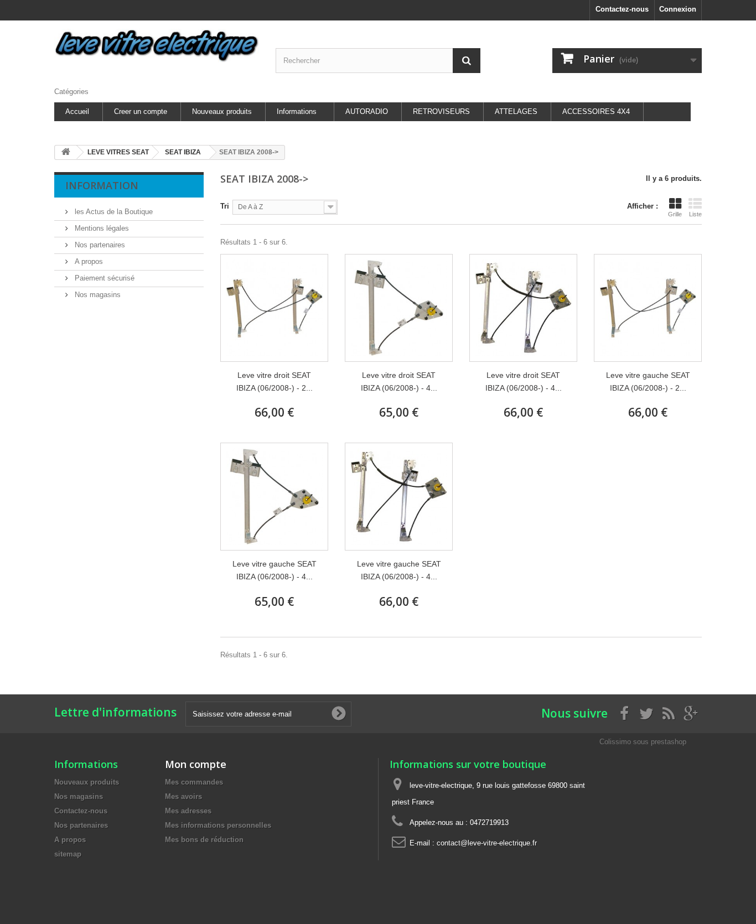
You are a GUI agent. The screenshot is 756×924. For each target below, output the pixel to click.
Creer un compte (140, 111)
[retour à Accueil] (65, 152)
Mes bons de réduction (204, 839)
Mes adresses (188, 811)
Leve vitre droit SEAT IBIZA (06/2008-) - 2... (274, 381)
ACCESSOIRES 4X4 (596, 111)
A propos (88, 261)
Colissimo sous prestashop (642, 742)
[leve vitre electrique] (156, 46)
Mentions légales (101, 228)
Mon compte (195, 764)
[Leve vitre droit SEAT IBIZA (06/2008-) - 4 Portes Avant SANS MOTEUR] (523, 307)
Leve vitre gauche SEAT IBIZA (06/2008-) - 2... (648, 381)
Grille (675, 214)
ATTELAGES (516, 111)
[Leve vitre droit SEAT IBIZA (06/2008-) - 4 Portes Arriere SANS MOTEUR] (398, 307)
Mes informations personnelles (218, 825)
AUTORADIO (366, 111)
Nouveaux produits (222, 111)
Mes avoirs (183, 796)
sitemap (67, 854)
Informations (297, 111)
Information (101, 185)
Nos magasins (97, 294)
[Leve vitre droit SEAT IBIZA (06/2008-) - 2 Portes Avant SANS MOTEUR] (274, 307)
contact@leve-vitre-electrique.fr (487, 843)
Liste (695, 214)
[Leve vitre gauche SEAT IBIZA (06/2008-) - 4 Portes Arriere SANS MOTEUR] (274, 496)
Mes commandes (194, 782)
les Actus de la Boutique (113, 211)
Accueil (77, 111)
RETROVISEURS (441, 111)
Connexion (677, 9)
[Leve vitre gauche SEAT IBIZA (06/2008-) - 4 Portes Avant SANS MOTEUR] (398, 496)
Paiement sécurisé (103, 278)
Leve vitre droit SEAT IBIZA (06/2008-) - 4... (399, 381)
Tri (224, 206)
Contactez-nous (622, 9)
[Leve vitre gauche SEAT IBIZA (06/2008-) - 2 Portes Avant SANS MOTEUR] (647, 307)
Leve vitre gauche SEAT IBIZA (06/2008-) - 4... (274, 570)
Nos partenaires (99, 245)
